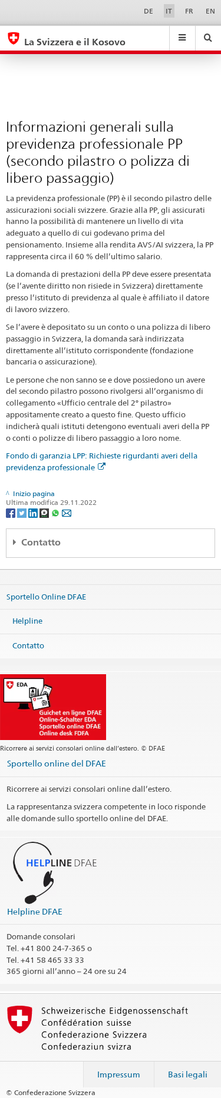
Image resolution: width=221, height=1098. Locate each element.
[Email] (66, 512)
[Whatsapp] (56, 512)
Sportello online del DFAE (56, 763)
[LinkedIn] (33, 512)
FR (189, 10)
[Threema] (45, 512)
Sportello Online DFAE (46, 596)
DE (148, 10)
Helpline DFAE (34, 911)
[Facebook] (11, 512)
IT (169, 10)
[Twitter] (22, 512)
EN (210, 10)
